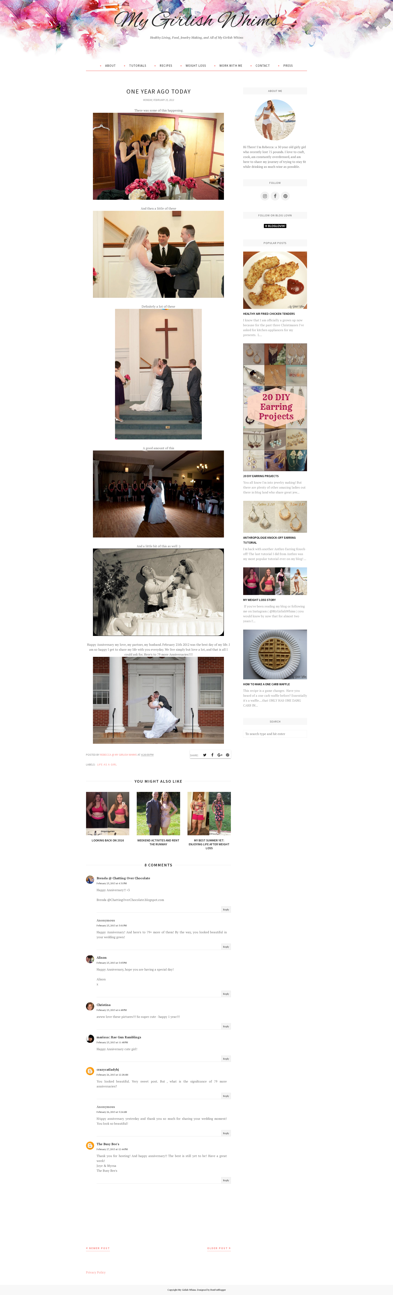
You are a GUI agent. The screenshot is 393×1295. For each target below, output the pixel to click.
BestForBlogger (218, 1289)
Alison (102, 957)
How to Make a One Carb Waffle (266, 684)
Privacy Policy (96, 1272)
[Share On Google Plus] (220, 755)
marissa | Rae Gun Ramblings (119, 1037)
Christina (104, 1005)
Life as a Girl (107, 764)
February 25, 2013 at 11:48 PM (112, 1042)
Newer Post (99, 1248)
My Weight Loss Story (259, 600)
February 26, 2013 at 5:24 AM (112, 1111)
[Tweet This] (204, 755)
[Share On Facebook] (212, 755)
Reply (226, 909)
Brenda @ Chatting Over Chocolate (123, 878)
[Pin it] (227, 755)
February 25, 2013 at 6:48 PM (112, 1010)
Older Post (217, 1248)
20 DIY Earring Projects (261, 476)
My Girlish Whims (196, 21)
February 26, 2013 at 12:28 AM (112, 1074)
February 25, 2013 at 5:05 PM (112, 962)
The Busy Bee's (108, 1144)
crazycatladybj (108, 1069)
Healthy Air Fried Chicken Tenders (269, 314)
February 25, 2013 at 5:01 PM (112, 925)
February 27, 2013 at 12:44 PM (112, 1149)
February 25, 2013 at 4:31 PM (112, 883)
